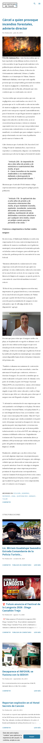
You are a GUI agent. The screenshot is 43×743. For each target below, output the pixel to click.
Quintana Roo (22, 496)
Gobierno (26, 493)
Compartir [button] (6, 502)
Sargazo (32, 496)
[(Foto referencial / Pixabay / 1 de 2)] (21, 46)
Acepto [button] (31, 736)
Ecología (17, 493)
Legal (13, 496)
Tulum (4, 499)
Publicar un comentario (21, 565)
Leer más (37, 565)
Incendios (6, 496)
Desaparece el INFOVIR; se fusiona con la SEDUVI (17, 673)
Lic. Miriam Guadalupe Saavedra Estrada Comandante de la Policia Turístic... (21, 551)
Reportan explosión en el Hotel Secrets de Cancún (21, 704)
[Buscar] (34, 3)
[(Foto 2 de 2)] (21, 335)
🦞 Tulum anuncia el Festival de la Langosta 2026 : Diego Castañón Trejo (21, 607)
